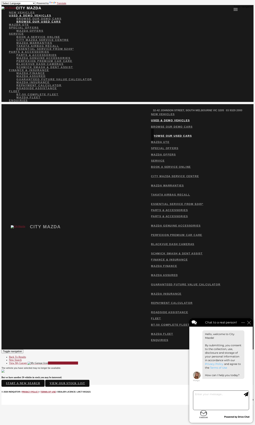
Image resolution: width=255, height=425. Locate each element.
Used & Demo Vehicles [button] (30, 15)
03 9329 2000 (234, 110)
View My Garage (43, 363)
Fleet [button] (14, 91)
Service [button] (16, 33)
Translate (61, 3)
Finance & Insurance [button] (29, 70)
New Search (15, 360)
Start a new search (23, 383)
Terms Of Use (48, 392)
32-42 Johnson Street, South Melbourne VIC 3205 (188, 110)
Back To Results (17, 357)
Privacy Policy (30, 392)
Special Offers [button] (24, 27)
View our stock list (67, 383)
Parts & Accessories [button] (29, 51)
